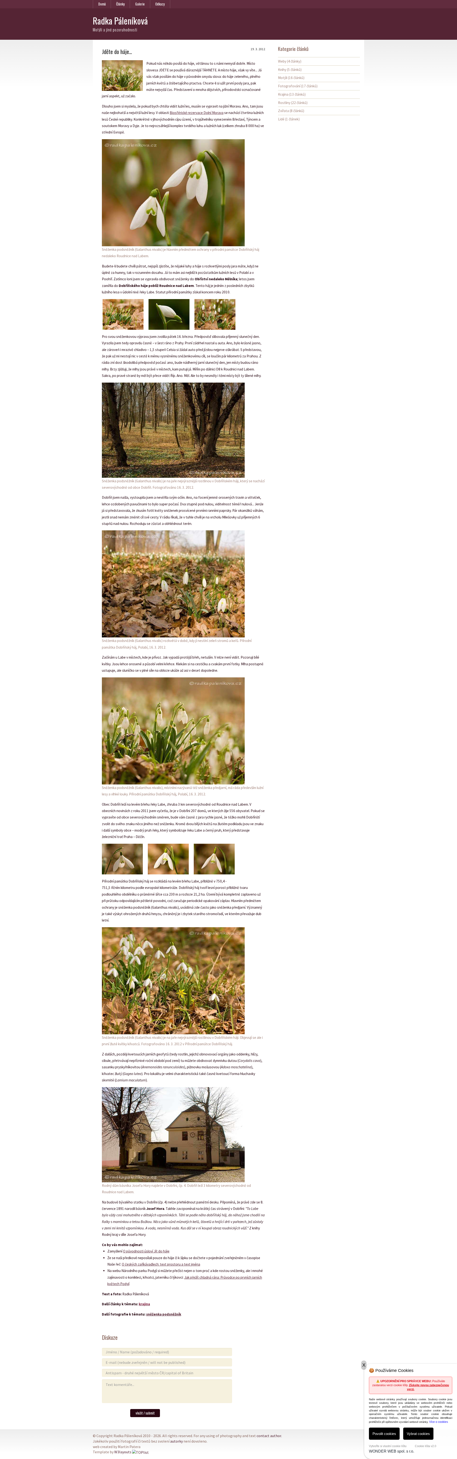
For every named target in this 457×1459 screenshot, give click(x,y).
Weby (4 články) (289, 61)
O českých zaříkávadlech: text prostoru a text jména (161, 1264)
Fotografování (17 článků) (298, 86)
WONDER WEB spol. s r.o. (391, 1451)
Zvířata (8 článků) (291, 110)
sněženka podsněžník (163, 1314)
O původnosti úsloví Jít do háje (146, 1251)
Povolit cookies (384, 1434)
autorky (176, 1441)
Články (120, 3)
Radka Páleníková (120, 20)
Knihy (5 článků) (290, 69)
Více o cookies (438, 1422)
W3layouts (122, 1451)
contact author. (269, 1435)
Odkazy (160, 3)
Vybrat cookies (418, 1434)
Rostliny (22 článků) (293, 102)
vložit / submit (145, 1412)
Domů (102, 3)
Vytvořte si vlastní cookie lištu (388, 1446)
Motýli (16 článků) (291, 77)
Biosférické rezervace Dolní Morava (197, 112)
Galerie (140, 3)
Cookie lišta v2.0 (425, 1446)
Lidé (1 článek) (289, 119)
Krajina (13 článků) (292, 94)
